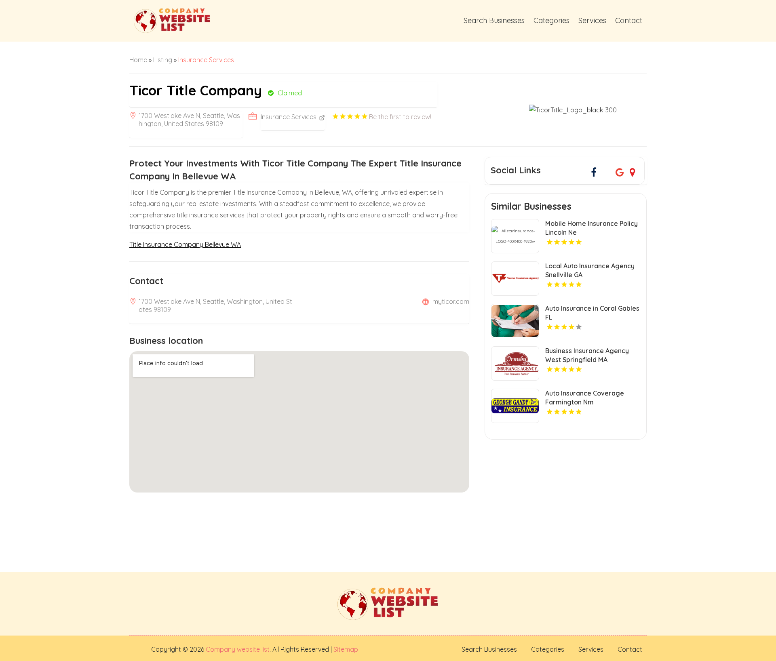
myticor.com (450, 301)
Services (592, 20)
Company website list (238, 649)
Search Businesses (494, 20)
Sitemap (345, 649)
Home (138, 60)
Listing (162, 60)
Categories (551, 20)
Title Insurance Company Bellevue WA (185, 244)
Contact (628, 20)
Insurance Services (206, 60)
